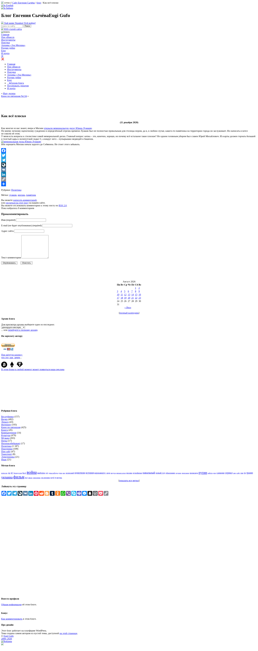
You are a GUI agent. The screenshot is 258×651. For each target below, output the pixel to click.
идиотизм (80, 472)
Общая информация (11, 604)
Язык (4, 459)
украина (7, 477)
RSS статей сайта (13, 29)
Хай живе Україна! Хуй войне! (20, 23)
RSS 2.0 (63, 205)
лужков (13, 195)
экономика (36, 478)
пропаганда (194, 473)
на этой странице (68, 633)
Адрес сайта (7, 231)
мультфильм (137, 473)
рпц (214, 473)
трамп (249, 472)
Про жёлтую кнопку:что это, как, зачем (12, 356)
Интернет (6, 424)
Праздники (7, 449)
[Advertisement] (55, 104)
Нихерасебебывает (10, 443)
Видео (4, 419)
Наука (4, 440)
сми (234, 473)
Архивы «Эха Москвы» (13, 45)
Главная (5, 34)
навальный (149, 472)
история (90, 473)
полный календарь (129, 313)
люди (108, 473)
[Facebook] (129, 150)
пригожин (185, 473)
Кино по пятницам (10, 427)
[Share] (129, 184)
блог (39, 2)
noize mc (4, 473)
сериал (228, 472)
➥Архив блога (15, 83)
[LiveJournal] (129, 164)
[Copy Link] (129, 179)
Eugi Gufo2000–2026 (7, 637)
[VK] (129, 169)
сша (241, 473)
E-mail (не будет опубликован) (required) (21, 225)
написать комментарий (25, 200)
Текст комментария (11, 257)
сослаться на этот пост (17, 203)
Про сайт (5, 451)
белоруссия (18, 473)
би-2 (24, 473)
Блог (3, 50)
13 (129, 294)
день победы (53, 473)
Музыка (5, 438)
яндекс (59, 477)
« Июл (128, 307)
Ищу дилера (9, 93)
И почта (5, 53)
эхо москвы (45, 478)
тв (245, 473)
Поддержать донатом (18, 85)
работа (210, 473)
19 (125, 298)
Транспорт (6, 454)
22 (136, 298)
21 (132, 298)
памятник (31, 195)
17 (118, 298)
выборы (41, 473)
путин (203, 472)
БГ (12, 473)
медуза (113, 473)
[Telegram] (129, 160)
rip (9, 473)
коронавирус (100, 473)
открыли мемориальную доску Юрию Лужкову (68, 128)
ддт (47, 473)
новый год (160, 473)
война (32, 472)
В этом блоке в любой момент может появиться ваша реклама (32, 369)
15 (136, 294)
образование (170, 473)
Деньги (5, 422)
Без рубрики (7, 416)
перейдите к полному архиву (22, 330)
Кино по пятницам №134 (14, 96)
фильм (18, 477)
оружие (178, 473)
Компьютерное (8, 432)
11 (122, 294)
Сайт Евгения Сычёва (23, 2)
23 (140, 298)
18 (122, 298)
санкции (220, 473)
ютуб (52, 478)
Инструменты (8, 40)
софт (238, 473)
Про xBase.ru (7, 37)
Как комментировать (11, 619)
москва (21, 195)
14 (132, 294)
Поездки (5, 42)
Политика (16, 190)
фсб (26, 478)
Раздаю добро (8, 48)
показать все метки (129, 480)
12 (125, 294)
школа (30, 478)
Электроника (8, 457)
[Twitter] (129, 155)
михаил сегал (121, 473)
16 (140, 294)
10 (118, 294)
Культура (5, 435)
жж (64, 473)
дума (60, 473)
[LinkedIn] (129, 174)
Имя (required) (8, 220)
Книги (4, 430)
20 (129, 298)
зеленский (70, 473)
